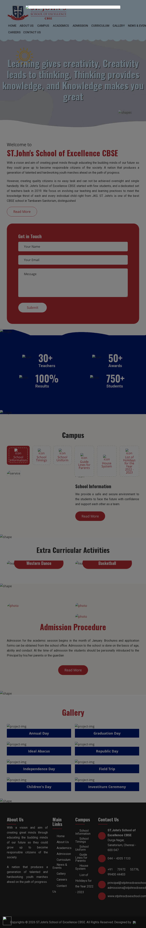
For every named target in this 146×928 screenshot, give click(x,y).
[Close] (121, 5)
